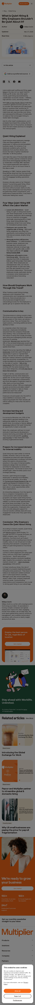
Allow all (17, 991)
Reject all (17, 996)
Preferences (17, 1000)
